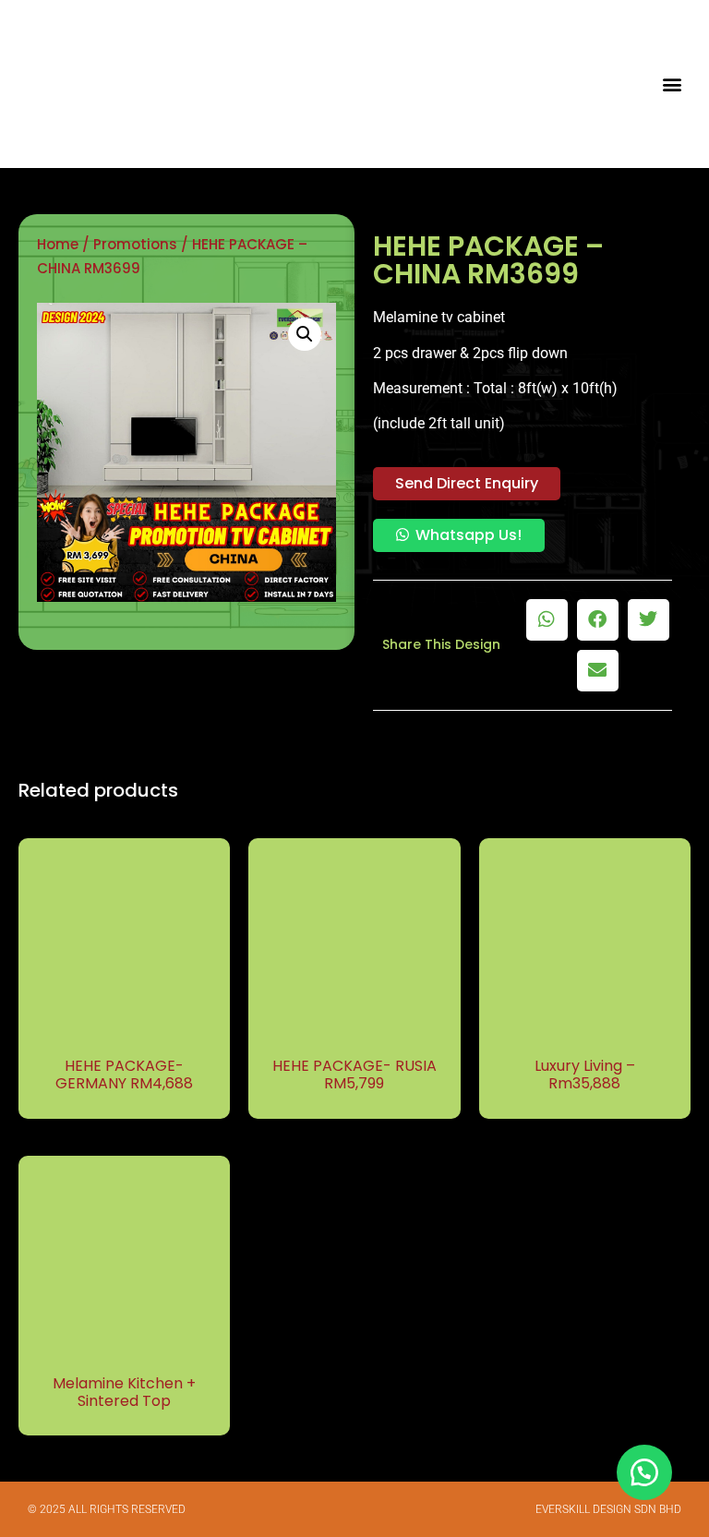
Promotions (135, 244)
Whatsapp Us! (468, 535)
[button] (672, 84)
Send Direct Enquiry (466, 483)
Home (57, 244)
